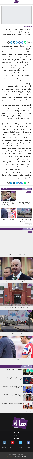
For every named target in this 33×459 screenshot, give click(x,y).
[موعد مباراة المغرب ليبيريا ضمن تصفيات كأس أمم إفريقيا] (28, 380)
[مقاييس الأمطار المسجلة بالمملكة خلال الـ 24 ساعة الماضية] (28, 397)
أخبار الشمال (28, 192)
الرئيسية (26, 26)
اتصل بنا (15, 435)
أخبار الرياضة (13, 192)
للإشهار (15, 438)
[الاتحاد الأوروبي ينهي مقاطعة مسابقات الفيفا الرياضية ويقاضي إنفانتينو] (8, 196)
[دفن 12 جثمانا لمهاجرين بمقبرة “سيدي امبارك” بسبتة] (24, 196)
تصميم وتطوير (23, 456)
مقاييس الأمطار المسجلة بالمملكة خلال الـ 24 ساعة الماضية (12, 395)
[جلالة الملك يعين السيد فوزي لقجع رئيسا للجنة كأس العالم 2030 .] (28, 406)
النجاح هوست (16, 456)
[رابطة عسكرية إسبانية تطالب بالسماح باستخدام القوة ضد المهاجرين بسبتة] (24, 213)
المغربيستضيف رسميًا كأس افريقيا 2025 (14, 369)
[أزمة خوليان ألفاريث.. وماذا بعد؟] (8, 213)
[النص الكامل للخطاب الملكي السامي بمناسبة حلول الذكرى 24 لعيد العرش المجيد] (28, 389)
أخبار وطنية (29, 26)
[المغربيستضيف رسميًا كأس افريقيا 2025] (28, 372)
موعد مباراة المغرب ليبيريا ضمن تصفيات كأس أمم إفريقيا (12, 378)
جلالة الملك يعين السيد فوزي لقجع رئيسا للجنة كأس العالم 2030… (11, 404)
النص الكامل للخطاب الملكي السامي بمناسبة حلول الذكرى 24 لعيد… (12, 387)
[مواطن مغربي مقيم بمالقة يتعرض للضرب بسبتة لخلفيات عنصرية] (16, 294)
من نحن (15, 433)
